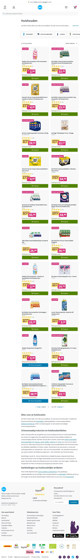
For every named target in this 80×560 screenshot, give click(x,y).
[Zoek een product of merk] (3, 14)
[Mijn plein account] (14, 7)
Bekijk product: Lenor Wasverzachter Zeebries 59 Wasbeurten (64, 315)
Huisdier (4, 533)
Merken (54, 528)
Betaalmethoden (32, 518)
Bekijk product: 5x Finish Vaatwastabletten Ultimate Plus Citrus (64, 171)
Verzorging (5, 515)
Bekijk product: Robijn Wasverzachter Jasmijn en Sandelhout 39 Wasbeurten (35, 279)
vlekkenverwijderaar (27, 424)
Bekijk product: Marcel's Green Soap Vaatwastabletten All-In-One (35, 171)
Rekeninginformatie (33, 520)
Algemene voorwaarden (22, 557)
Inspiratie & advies (58, 530)
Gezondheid (5, 520)
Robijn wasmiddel (70, 439)
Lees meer (76, 25)
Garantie (30, 530)
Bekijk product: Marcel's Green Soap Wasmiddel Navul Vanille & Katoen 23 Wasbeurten (35, 100)
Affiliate (54, 520)
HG (33, 442)
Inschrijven (73, 502)
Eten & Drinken (6, 523)
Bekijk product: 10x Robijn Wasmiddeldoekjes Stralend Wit (35, 243)
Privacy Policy (35, 557)
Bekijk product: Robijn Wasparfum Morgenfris (35, 350)
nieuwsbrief (70, 477)
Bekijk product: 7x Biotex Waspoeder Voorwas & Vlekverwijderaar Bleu (64, 386)
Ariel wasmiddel (26, 442)
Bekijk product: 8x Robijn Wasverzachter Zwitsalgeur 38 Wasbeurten (35, 315)
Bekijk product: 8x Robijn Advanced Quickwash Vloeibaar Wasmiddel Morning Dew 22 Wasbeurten (35, 386)
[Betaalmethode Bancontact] (52, 552)
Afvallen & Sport (6, 535)
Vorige (39, 407)
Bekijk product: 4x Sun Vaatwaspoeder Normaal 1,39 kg (35, 135)
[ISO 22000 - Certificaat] (61, 546)
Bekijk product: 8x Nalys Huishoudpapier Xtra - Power (64, 279)
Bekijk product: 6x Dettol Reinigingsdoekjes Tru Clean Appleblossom (64, 350)
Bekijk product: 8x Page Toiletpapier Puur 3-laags (64, 135)
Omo (59, 442)
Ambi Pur (53, 442)
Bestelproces (31, 523)
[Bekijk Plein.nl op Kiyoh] (25, 546)
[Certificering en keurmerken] (53, 546)
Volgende (60, 407)
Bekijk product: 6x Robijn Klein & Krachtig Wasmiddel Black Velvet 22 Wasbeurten (64, 207)
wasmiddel (39, 421)
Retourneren (31, 525)
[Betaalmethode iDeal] (47, 552)
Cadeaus (4, 528)
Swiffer (47, 442)
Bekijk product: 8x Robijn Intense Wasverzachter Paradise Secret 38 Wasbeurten (64, 64)
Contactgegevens (58, 515)
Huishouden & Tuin (7, 530)
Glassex (37, 442)
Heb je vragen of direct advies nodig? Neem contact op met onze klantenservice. (13, 496)
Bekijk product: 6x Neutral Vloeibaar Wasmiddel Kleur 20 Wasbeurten (35, 207)
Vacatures (55, 523)
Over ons (55, 525)
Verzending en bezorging (35, 515)
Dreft (42, 442)
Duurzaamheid (32, 533)
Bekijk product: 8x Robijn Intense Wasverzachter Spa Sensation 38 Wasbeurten (64, 100)
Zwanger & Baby (6, 525)
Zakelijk (55, 518)
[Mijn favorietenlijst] (66, 7)
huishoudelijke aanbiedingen (47, 472)
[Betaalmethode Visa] (37, 552)
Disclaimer (45, 557)
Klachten (30, 528)
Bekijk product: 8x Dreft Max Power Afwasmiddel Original (64, 243)
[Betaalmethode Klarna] (30, 552)
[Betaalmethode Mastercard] (43, 552)
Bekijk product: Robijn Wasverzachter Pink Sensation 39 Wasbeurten (35, 64)
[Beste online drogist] (68, 546)
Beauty (3, 518)
